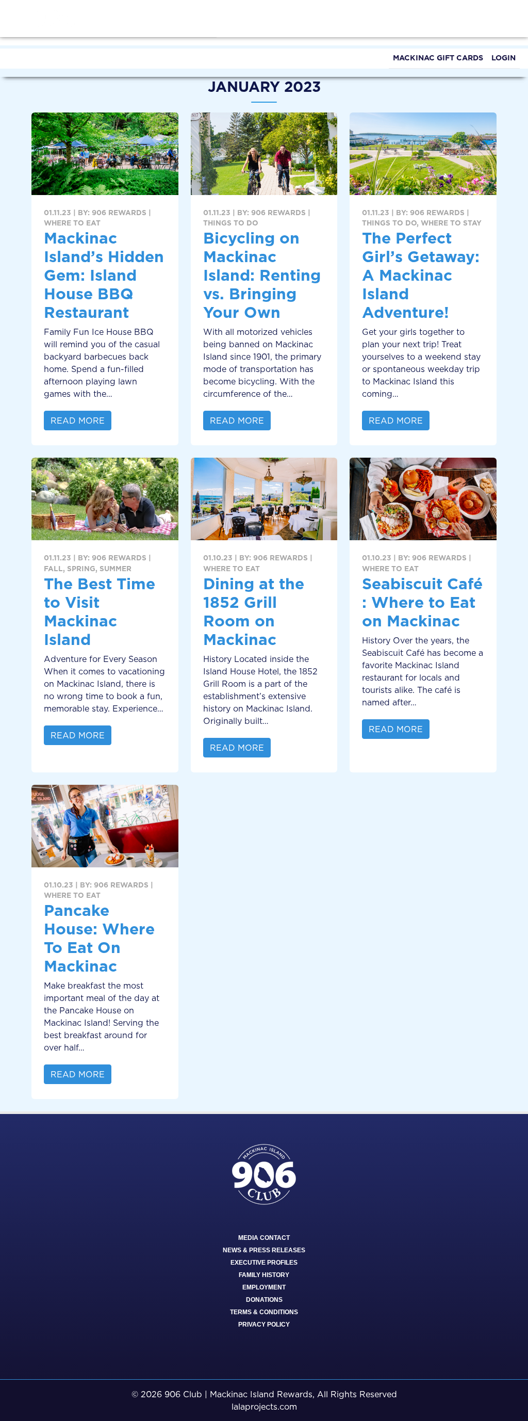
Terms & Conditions (264, 1312)
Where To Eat (72, 223)
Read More (78, 420)
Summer (115, 568)
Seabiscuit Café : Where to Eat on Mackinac (422, 602)
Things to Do (230, 223)
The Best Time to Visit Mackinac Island (99, 611)
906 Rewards (119, 212)
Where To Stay (451, 223)
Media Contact (264, 1237)
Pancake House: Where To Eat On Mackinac (99, 938)
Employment (264, 1287)
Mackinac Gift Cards (438, 58)
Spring (81, 568)
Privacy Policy (264, 1324)
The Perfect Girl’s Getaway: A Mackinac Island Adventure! (421, 275)
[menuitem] (438, 59)
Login (503, 58)
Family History (264, 1275)
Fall (53, 568)
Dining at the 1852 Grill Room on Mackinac (253, 611)
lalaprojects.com (264, 1406)
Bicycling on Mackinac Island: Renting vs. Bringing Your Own (262, 275)
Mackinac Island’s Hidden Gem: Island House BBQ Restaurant (104, 275)
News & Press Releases (264, 1250)
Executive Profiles (264, 1262)
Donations (264, 1299)
